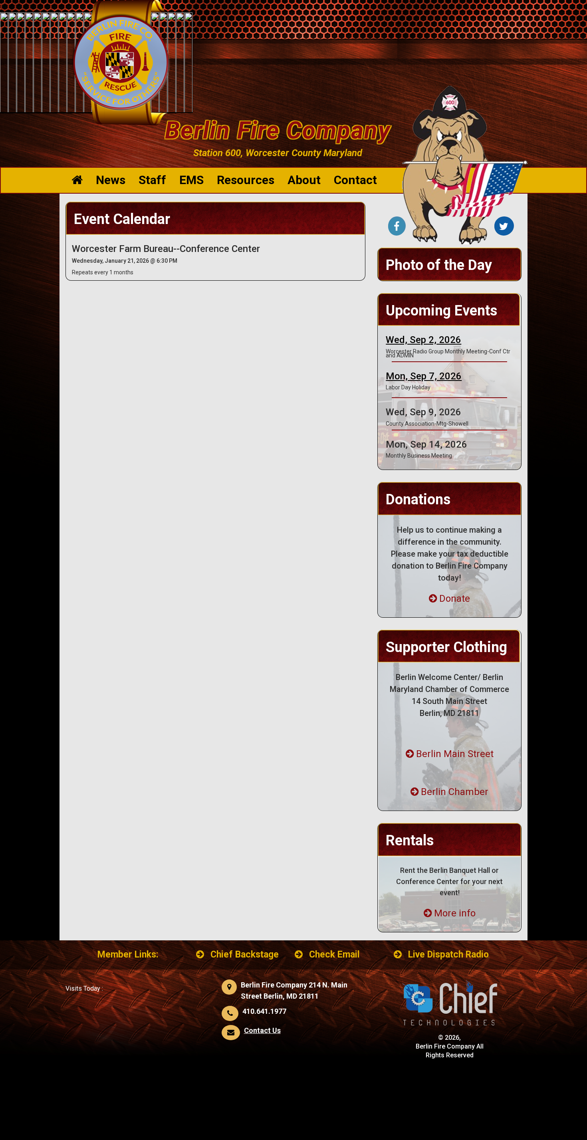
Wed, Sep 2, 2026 (423, 339)
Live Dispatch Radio (448, 954)
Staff (152, 180)
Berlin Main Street (455, 753)
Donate (454, 598)
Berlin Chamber (454, 791)
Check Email (334, 954)
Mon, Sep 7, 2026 (424, 376)
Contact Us (262, 1030)
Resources (245, 180)
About (304, 180)
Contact (355, 180)
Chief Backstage (244, 954)
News (110, 180)
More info (455, 913)
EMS (191, 180)
